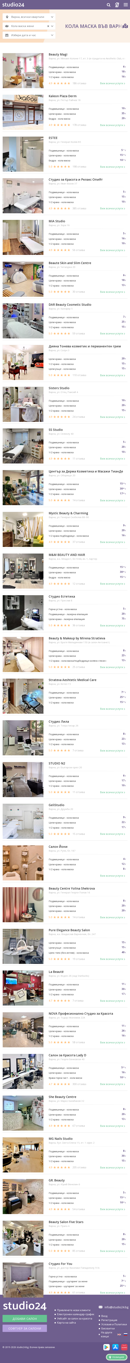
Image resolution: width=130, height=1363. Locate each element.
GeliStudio (56, 805)
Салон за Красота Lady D (67, 1055)
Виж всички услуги (111, 83)
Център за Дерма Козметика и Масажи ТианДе (86, 471)
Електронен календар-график (75, 1314)
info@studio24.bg (116, 1307)
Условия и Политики (114, 1324)
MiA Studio (57, 221)
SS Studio (56, 429)
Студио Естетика (62, 596)
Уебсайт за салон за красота (74, 1318)
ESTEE (53, 137)
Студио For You (60, 1263)
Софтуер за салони (24, 1328)
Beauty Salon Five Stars (66, 1222)
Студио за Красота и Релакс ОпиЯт (76, 179)
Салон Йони (58, 846)
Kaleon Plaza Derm (63, 96)
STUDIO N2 (57, 763)
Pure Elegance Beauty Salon (69, 930)
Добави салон (25, 1319)
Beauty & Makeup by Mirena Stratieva (77, 638)
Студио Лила (59, 721)
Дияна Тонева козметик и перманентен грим (85, 346)
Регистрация (109, 1320)
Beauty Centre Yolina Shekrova (72, 888)
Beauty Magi (58, 54)
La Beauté (56, 971)
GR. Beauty (57, 1180)
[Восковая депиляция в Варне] (125, 1334)
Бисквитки (108, 1328)
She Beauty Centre (62, 1096)
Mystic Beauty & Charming (68, 513)
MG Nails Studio (61, 1138)
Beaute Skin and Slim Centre (70, 263)
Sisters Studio (59, 388)
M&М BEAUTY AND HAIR (67, 554)
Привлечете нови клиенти (73, 1310)
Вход (104, 1316)
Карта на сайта (66, 1322)
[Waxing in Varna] (119, 1334)
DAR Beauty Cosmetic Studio (70, 304)
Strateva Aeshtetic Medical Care (72, 680)
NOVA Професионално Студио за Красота (81, 1013)
